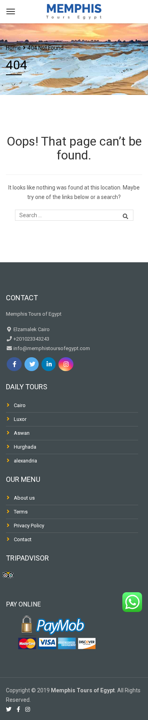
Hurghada (25, 447)
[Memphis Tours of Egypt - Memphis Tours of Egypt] (73, 10)
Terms (21, 512)
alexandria (25, 461)
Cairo (20, 405)
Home (13, 48)
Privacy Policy (29, 526)
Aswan (22, 433)
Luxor (20, 419)
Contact (23, 539)
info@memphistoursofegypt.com (51, 348)
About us (24, 498)
